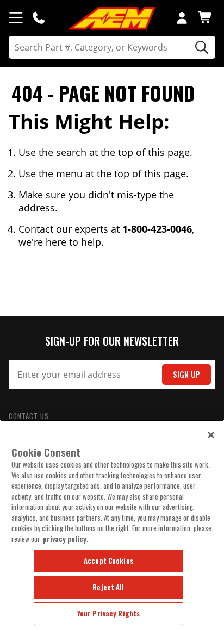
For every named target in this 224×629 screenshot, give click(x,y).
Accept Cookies (108, 560)
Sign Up (186, 374)
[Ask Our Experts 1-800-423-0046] (38, 17)
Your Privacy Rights (108, 613)
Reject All (108, 587)
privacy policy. (66, 538)
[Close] (211, 435)
